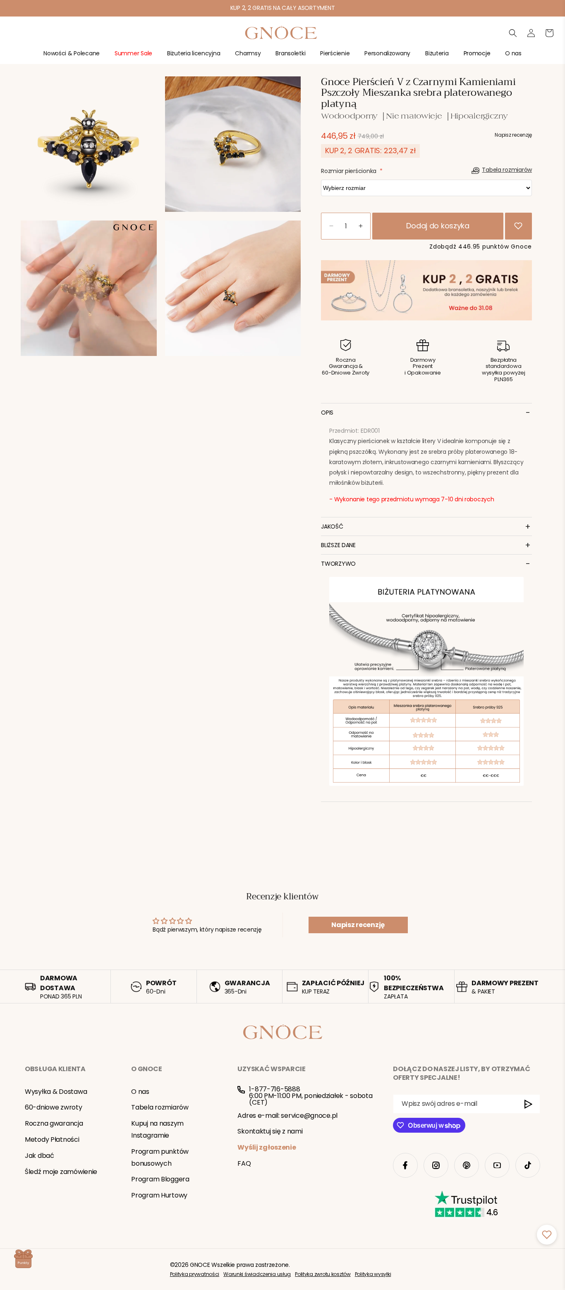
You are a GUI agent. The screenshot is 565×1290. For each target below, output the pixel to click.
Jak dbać (39, 1155)
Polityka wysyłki (373, 1274)
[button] (71, 57)
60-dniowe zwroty (53, 1107)
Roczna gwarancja (54, 1123)
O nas (140, 1091)
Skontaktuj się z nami (269, 1131)
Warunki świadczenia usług (257, 1274)
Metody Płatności (52, 1139)
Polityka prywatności (194, 1274)
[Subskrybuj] (529, 1104)
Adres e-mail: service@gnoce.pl (287, 1115)
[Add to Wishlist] (518, 226)
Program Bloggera (160, 1179)
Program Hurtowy (159, 1195)
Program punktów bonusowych (160, 1157)
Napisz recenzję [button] (358, 925)
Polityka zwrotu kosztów (323, 1274)
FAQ (244, 1163)
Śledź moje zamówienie (61, 1171)
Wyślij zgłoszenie (266, 1147)
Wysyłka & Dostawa (56, 1091)
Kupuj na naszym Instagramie (157, 1129)
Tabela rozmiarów (160, 1107)
